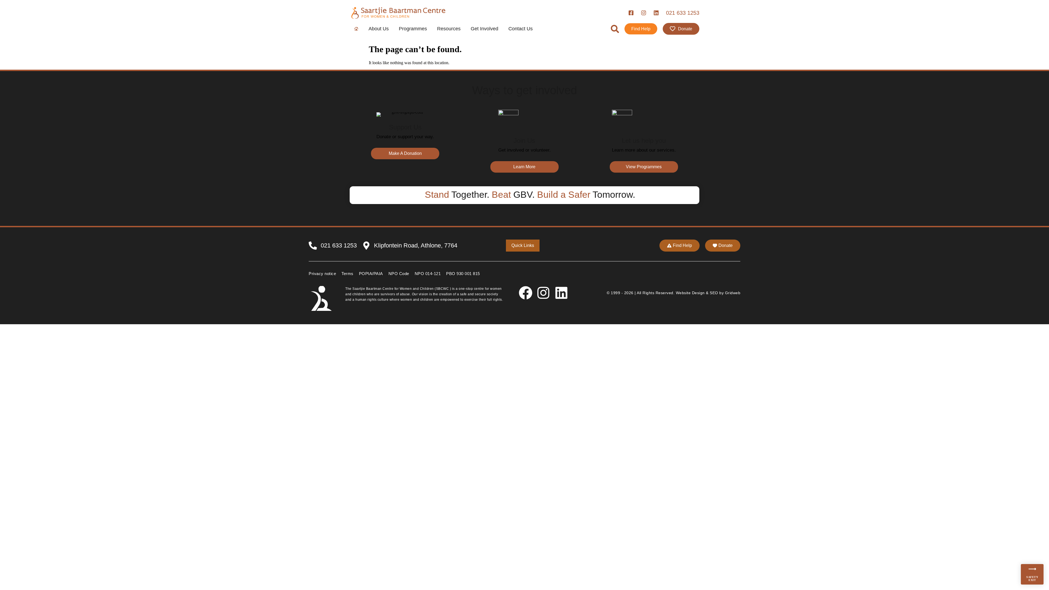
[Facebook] (525, 293)
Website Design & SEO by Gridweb (708, 293)
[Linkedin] (561, 293)
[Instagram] (543, 293)
